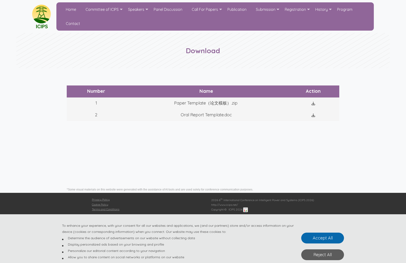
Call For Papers (205, 9)
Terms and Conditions (105, 209)
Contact (73, 23)
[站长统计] (245, 209)
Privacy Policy (101, 199)
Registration (295, 9)
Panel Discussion (168, 9)
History (321, 9)
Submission (265, 9)
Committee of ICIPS (102, 9)
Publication (236, 9)
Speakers (136, 9)
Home (71, 9)
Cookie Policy (100, 204)
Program (344, 9)
